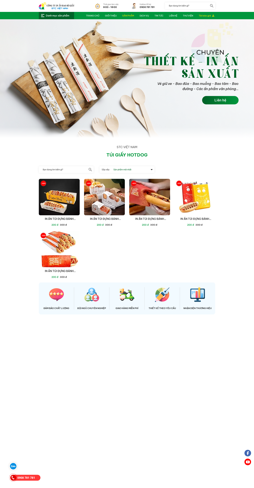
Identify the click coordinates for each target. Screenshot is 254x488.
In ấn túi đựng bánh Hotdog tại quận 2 (194, 219)
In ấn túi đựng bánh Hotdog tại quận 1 (59, 271)
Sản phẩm (128, 15)
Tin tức (158, 15)
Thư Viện (188, 15)
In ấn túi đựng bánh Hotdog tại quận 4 (104, 219)
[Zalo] (13, 466)
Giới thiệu (111, 15)
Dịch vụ (144, 15)
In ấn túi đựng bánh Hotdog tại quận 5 (59, 219)
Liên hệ (173, 15)
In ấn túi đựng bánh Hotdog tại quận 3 (149, 219)
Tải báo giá (205, 15)
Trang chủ (92, 15)
